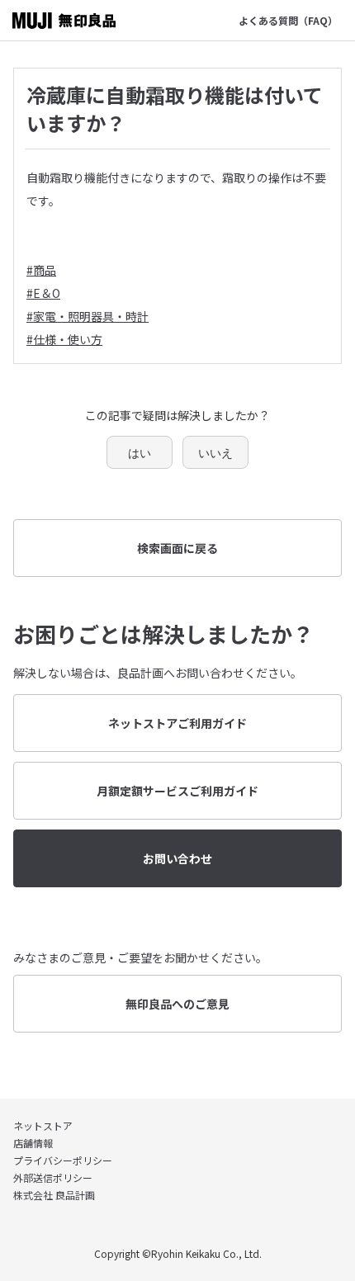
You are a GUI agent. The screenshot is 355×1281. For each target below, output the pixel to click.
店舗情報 (33, 1143)
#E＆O (43, 293)
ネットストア (43, 1125)
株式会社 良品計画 (54, 1195)
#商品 (41, 270)
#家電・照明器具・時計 (87, 316)
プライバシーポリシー (62, 1160)
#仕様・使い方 (64, 339)
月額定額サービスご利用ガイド (177, 790)
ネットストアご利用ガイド (177, 723)
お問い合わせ (177, 858)
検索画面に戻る (177, 548)
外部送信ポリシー (52, 1177)
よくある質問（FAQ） (288, 20)
